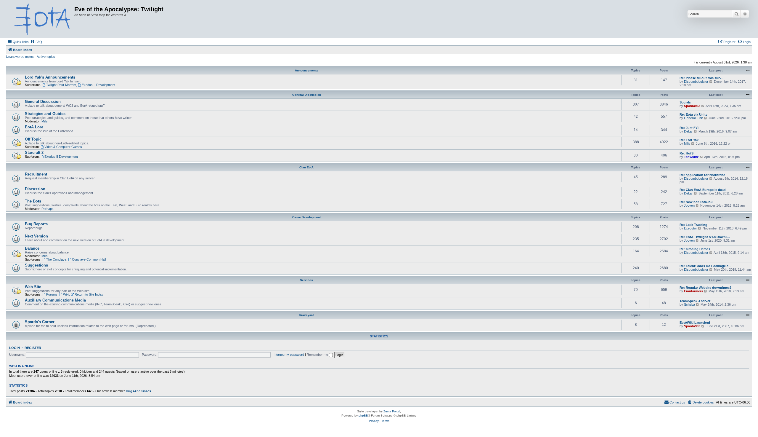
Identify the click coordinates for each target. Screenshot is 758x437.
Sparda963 (692, 106)
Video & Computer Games (63, 147)
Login (14, 348)
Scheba (689, 304)
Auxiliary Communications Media (55, 300)
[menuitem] (36, 41)
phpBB (363, 415)
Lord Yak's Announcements (50, 77)
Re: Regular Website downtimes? (706, 287)
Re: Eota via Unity (693, 114)
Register (33, 348)
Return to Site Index (89, 294)
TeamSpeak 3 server (695, 301)
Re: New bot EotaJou (696, 202)
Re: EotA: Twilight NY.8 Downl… (705, 237)
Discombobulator (696, 81)
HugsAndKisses (138, 391)
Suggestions (36, 265)
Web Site (33, 287)
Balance (32, 248)
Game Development (306, 217)
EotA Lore (34, 127)
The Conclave (56, 259)
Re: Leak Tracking (693, 225)
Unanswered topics (20, 56)
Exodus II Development (98, 85)
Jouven (689, 205)
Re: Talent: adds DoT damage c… (706, 266)
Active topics (46, 56)
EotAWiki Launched (695, 322)
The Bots (33, 201)
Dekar (688, 131)
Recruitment (36, 174)
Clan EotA (306, 167)
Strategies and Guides (45, 113)
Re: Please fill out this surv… (702, 78)
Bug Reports (36, 224)
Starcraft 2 (34, 152)
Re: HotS (686, 153)
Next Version (36, 236)
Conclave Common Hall (89, 259)
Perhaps (47, 208)
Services (306, 280)
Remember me (318, 354)
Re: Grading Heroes (695, 249)
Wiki (66, 294)
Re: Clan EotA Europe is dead (703, 190)
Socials (685, 102)
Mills (44, 121)
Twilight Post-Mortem (61, 85)
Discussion (35, 189)
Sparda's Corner (39, 322)
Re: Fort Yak (689, 140)
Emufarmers (693, 291)
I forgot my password (289, 354)
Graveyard (306, 315)
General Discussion (306, 94)
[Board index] (40, 18)
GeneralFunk (693, 118)
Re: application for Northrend (702, 175)
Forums (51, 294)
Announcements (306, 70)
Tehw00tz (691, 157)
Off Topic (33, 139)
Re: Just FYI (689, 128)
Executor (690, 228)
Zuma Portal (391, 411)
